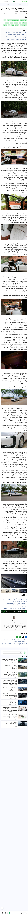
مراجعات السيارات (15, 20)
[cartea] (24, 1)
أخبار (22, 4)
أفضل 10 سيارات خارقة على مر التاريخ (17, 598)
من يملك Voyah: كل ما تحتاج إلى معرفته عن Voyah (14, 608)
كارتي (26, 4)
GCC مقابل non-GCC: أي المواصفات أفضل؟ (15, 603)
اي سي (9, 20)
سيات (11, 22)
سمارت (7, 22)
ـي (2, 1)
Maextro (17, 25)
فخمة (13, 25)
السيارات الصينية (16, 4)
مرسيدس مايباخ (23, 25)
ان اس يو (15, 22)
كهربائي (5, 25)
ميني (20, 22)
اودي (5, 20)
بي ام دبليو (24, 22)
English (6, 1)
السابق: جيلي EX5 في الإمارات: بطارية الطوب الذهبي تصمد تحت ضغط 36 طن (13, 640)
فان (9, 25)
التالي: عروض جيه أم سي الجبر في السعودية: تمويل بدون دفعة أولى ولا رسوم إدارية (16, 644)
